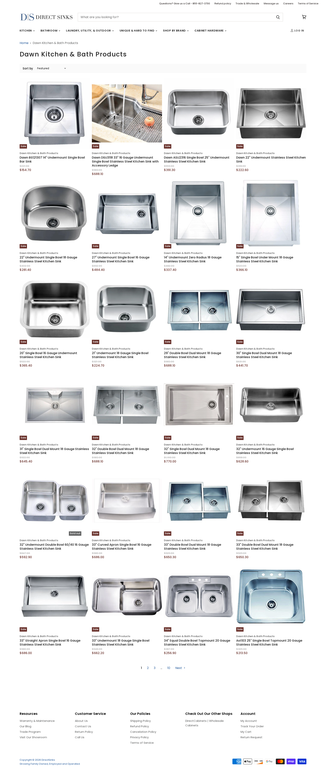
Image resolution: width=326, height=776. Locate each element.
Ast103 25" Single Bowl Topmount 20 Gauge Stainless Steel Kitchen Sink (269, 642)
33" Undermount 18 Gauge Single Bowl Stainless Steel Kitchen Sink (120, 642)
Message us (271, 3)
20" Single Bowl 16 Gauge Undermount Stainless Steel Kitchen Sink (48, 355)
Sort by (28, 68)
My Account (249, 721)
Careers (288, 3)
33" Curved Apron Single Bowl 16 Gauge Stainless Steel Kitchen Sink (121, 547)
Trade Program (30, 732)
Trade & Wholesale (247, 3)
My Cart (246, 732)
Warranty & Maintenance (37, 721)
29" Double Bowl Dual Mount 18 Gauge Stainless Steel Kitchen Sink (192, 355)
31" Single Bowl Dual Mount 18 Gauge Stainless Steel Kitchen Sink (54, 451)
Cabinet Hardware (209, 30)
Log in (299, 30)
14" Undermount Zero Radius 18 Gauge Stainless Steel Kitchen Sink (192, 259)
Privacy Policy (139, 737)
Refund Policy (139, 726)
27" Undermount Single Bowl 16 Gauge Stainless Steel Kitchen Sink (120, 259)
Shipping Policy (140, 721)
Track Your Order (252, 726)
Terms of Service (308, 3)
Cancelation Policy (143, 732)
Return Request (251, 737)
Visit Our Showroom (33, 737)
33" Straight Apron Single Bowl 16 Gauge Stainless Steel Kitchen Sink (50, 642)
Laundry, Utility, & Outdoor (89, 30)
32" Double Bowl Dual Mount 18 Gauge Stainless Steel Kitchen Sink (120, 451)
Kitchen (26, 30)
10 (168, 668)
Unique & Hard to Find (137, 30)
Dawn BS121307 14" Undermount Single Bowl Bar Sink (52, 159)
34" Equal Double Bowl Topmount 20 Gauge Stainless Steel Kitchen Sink (197, 642)
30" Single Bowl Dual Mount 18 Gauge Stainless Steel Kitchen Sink (264, 355)
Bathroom (49, 30)
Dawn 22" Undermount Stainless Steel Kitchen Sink (271, 159)
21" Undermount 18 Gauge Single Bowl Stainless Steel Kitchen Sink (120, 355)
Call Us (79, 737)
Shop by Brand (175, 30)
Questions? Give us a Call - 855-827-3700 (184, 3)
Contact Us (83, 726)
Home (24, 43)
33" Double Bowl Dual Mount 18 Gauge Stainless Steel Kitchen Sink (192, 547)
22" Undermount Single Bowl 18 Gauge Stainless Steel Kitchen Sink (48, 259)
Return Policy (84, 732)
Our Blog (25, 726)
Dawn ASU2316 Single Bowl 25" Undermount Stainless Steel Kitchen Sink (196, 159)
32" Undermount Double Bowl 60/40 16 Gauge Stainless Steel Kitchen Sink (54, 547)
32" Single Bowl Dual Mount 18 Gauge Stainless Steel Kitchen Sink (192, 451)
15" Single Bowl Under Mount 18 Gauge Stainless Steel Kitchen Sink (264, 259)
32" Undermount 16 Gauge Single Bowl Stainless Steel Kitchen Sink (265, 451)
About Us (81, 721)
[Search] (278, 17)
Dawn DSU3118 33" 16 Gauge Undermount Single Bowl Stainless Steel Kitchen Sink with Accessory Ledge (125, 161)
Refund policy (223, 3)
